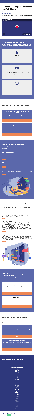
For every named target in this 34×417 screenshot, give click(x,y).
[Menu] (33, 1)
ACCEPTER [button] (9, 415)
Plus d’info (4, 159)
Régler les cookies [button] (4, 415)
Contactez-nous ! (17, 120)
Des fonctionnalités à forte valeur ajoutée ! (17, 134)
